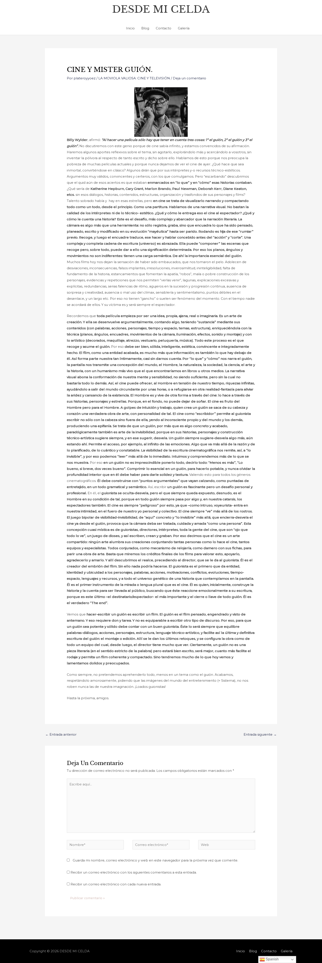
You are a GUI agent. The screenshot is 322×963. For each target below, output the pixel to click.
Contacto (163, 28)
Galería (183, 28)
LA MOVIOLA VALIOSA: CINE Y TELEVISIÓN (134, 78)
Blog (145, 28)
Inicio (130, 28)
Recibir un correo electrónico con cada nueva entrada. (116, 884)
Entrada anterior (60, 734)
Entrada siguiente (260, 734)
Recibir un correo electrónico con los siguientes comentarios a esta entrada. (134, 872)
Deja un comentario (189, 78)
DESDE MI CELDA (161, 9)
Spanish (272, 959)
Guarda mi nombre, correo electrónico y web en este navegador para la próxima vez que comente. (155, 860)
